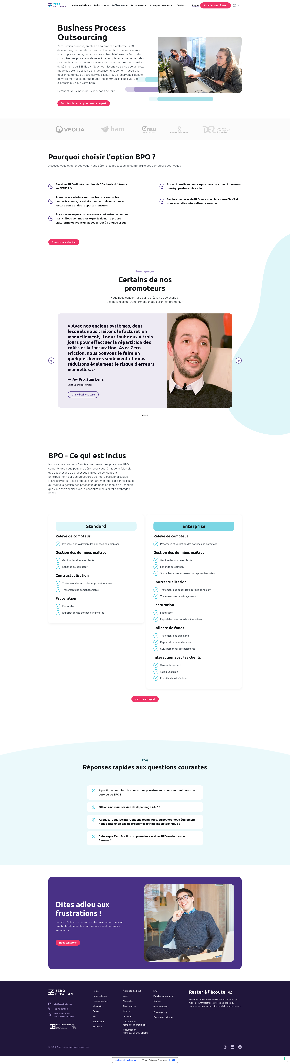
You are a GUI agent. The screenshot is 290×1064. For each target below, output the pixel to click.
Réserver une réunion (64, 242)
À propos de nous (132, 991)
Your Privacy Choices (154, 1060)
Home (96, 991)
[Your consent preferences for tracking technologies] (285, 1059)
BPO (95, 1016)
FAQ (155, 991)
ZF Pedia (97, 1026)
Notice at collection (126, 1060)
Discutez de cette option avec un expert (83, 103)
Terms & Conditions (163, 1017)
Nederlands (227, 30)
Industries (128, 1016)
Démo (96, 1011)
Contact (181, 5)
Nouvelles (128, 1001)
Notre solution (100, 996)
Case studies (129, 1006)
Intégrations (98, 1006)
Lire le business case (83, 394)
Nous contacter (68, 942)
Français (225, 25)
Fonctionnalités (100, 1001)
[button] (82, 5)
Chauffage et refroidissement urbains (135, 1023)
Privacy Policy (160, 1006)
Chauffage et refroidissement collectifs (135, 1031)
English (225, 21)
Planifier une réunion (215, 5)
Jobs (125, 996)
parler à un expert (145, 699)
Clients (126, 1011)
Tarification (98, 1021)
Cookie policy (160, 1012)
